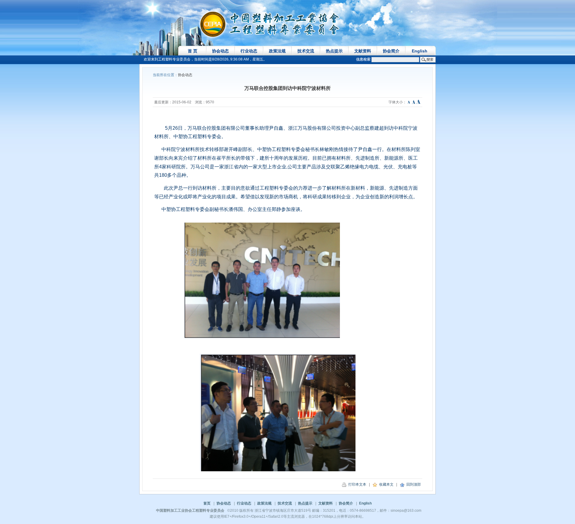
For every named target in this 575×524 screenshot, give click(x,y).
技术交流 (305, 51)
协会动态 (220, 51)
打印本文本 (356, 484)
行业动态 (248, 51)
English (419, 51)
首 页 (192, 51)
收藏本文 (385, 484)
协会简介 (391, 51)
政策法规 (277, 51)
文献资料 (362, 51)
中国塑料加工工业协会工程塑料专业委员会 (190, 510)
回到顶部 (413, 484)
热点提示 (334, 51)
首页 (207, 503)
